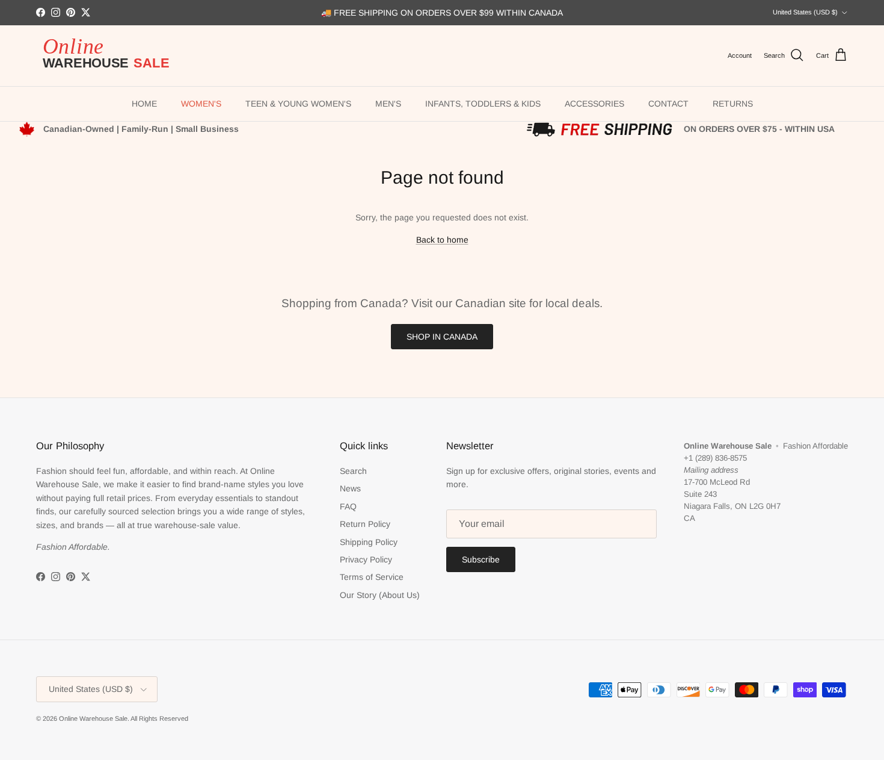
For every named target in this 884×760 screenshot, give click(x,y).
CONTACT (668, 103)
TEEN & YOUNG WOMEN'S (298, 103)
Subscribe (481, 559)
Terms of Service (372, 577)
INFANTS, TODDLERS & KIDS (483, 103)
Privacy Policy (366, 559)
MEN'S (388, 103)
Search (353, 471)
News (350, 488)
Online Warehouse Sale (93, 718)
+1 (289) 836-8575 (715, 458)
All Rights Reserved (159, 718)
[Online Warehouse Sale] (111, 55)
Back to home (442, 240)
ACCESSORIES (594, 103)
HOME (144, 103)
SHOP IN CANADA (442, 336)
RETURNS (733, 103)
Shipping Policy (368, 542)
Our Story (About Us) (380, 595)
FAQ (348, 506)
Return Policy (365, 524)
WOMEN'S (201, 103)
